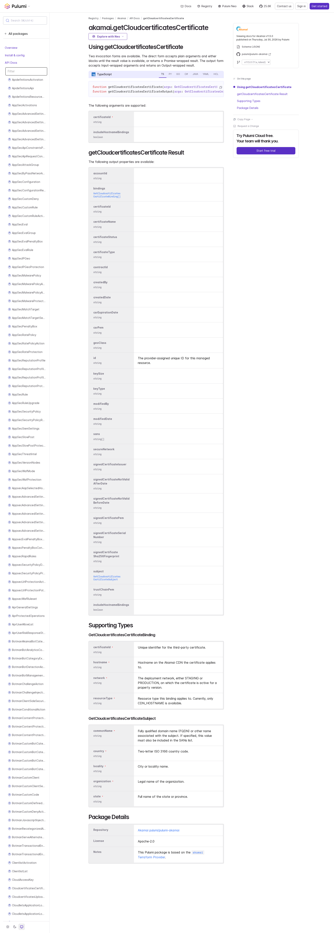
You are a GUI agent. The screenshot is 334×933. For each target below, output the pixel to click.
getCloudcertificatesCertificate (163, 18)
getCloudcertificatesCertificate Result (262, 94)
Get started (319, 6)
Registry (206, 6)
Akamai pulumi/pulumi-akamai (158, 830)
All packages (18, 34)
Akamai (121, 18)
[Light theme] (8, 927)
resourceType (102, 698)
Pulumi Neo (229, 6)
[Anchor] (211, 26)
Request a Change (248, 126)
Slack (250, 6)
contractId (100, 267)
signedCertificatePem (108, 518)
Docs (188, 6)
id (94, 358)
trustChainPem (103, 589)
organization (102, 781)
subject (98, 571)
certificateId (102, 117)
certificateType (104, 252)
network (99, 678)
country (98, 751)
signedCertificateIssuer (109, 464)
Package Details (247, 108)
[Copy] (220, 87)
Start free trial (265, 150)
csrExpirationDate (105, 312)
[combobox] (25, 20)
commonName (102, 730)
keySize (98, 373)
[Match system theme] (22, 927)
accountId (100, 173)
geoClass (99, 342)
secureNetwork (103, 449)
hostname (100, 662)
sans (96, 434)
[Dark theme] (15, 927)
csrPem (98, 327)
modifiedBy (101, 403)
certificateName (104, 221)
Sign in (301, 6)
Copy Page (243, 119)
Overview (11, 48)
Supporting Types (248, 101)
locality (98, 766)
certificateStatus (105, 237)
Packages (108, 18)
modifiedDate (102, 418)
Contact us (284, 6)
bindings (99, 188)
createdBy (100, 282)
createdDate (102, 297)
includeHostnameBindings (111, 132)
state (97, 796)
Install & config (15, 55)
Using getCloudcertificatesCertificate (264, 87)
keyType (99, 388)
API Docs (11, 63)
